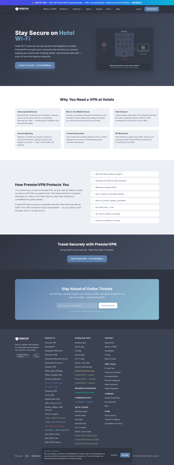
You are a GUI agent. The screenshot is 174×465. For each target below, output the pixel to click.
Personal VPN (50, 343)
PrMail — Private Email (53, 383)
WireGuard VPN (51, 355)
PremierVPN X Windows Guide (87, 440)
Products (63, 9)
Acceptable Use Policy (114, 423)
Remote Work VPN (52, 399)
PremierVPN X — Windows (85, 379)
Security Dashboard (52, 379)
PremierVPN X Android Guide (86, 444)
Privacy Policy (110, 415)
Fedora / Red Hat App (83, 367)
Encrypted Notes (111, 376)
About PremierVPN (112, 398)
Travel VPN (49, 395)
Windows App (80, 343)
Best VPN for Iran (51, 438)
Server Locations (51, 414)
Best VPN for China (52, 434)
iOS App (78, 351)
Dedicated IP (50, 347)
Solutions (76, 9)
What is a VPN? (50, 9)
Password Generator (113, 372)
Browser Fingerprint (112, 380)
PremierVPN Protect (84, 392)
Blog (118, 9)
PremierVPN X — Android (85, 383)
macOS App (79, 347)
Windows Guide (81, 411)
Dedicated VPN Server (54, 351)
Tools (108, 9)
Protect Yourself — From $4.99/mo (35, 65)
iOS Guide (79, 419)
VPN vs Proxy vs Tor (53, 403)
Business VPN (50, 367)
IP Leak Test (109, 368)
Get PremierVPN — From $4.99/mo (87, 258)
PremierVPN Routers (84, 371)
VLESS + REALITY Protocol (55, 418)
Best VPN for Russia (52, 442)
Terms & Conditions (112, 419)
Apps (88, 9)
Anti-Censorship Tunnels (54, 426)
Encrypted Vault (51, 387)
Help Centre (109, 343)
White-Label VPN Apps (54, 371)
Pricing (107, 355)
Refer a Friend (110, 359)
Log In (138, 9)
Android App (80, 355)
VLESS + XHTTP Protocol (55, 422)
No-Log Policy (110, 402)
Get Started (152, 9)
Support (99, 9)
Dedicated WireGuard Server (56, 359)
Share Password (111, 384)
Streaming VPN (51, 391)
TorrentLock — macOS (84, 402)
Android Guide (80, 423)
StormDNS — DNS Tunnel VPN (57, 430)
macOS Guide (80, 415)
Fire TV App (79, 359)
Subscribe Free (108, 306)
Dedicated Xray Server (54, 363)
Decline (114, 455)
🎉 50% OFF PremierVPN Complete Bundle (86, 3)
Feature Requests (111, 388)
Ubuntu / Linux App (82, 363)
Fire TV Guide (80, 428)
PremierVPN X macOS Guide (86, 436)
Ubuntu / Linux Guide (83, 432)
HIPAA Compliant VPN (53, 375)
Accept (125, 455)
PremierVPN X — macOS (84, 375)
